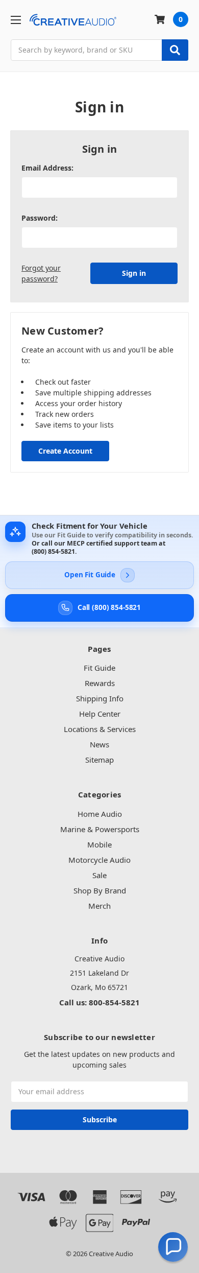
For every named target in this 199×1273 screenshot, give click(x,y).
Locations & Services (100, 729)
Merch (99, 906)
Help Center (99, 714)
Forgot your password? (41, 273)
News (99, 744)
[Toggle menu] (16, 20)
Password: (39, 218)
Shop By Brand (99, 890)
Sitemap (99, 760)
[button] (173, 1247)
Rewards (100, 683)
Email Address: (47, 168)
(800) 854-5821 (53, 551)
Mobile (99, 844)
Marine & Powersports (99, 829)
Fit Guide (99, 668)
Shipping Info (99, 698)
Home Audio (100, 814)
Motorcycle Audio (99, 860)
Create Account (65, 451)
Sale (99, 875)
